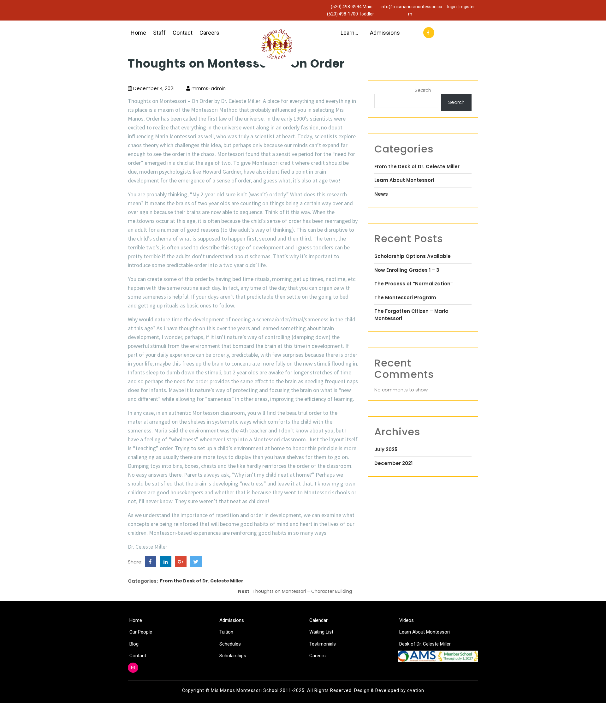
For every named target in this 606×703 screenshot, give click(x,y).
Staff (159, 32)
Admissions (385, 32)
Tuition (226, 632)
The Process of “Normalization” (413, 283)
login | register (461, 6)
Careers (209, 32)
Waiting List (321, 632)
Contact (183, 32)
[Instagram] (133, 667)
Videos (406, 620)
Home (138, 32)
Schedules (230, 644)
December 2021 (393, 463)
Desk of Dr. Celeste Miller (425, 644)
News (381, 194)
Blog (134, 644)
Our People (140, 632)
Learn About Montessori (404, 180)
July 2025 (385, 449)
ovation (415, 690)
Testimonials (322, 644)
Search (423, 90)
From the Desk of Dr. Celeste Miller (201, 581)
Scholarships (232, 655)
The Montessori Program (405, 297)
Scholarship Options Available (412, 256)
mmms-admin (208, 88)
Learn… (349, 32)
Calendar (318, 620)
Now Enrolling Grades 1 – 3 (406, 270)
